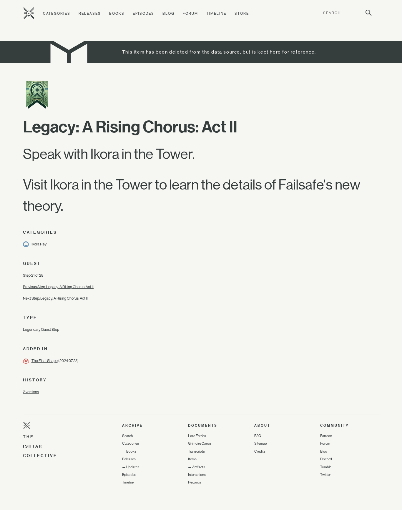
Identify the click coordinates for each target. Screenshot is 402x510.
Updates (132, 467)
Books (116, 13)
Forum (190, 13)
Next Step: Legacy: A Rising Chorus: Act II (55, 298)
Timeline (216, 13)
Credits (259, 451)
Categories (56, 13)
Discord (326, 459)
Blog (168, 13)
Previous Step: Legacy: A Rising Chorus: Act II (58, 287)
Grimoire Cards (199, 443)
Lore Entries (197, 436)
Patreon (326, 436)
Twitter (325, 475)
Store (242, 13)
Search (127, 436)
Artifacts (198, 467)
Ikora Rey (38, 244)
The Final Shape (44, 360)
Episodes (143, 13)
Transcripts (196, 451)
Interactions (197, 475)
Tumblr (325, 467)
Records (194, 482)
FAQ (257, 436)
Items (192, 459)
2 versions (31, 392)
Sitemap (260, 443)
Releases (90, 13)
